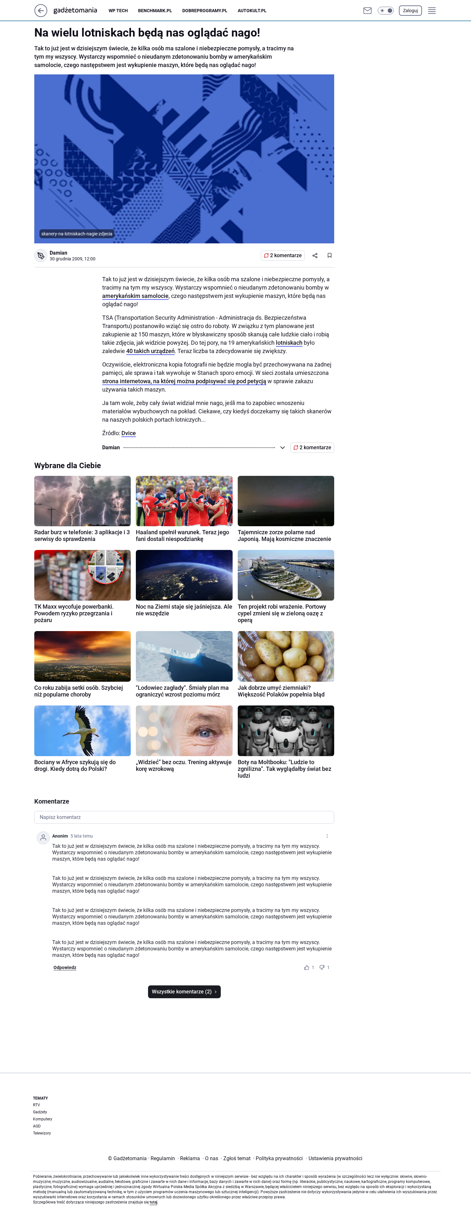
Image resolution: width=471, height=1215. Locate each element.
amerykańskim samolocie (135, 295)
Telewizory (42, 1133)
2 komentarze (286, 255)
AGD (37, 1126)
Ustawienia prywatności (334, 1158)
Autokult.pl (252, 10)
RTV (36, 1105)
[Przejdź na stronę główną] (40, 15)
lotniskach (289, 342)
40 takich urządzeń (150, 351)
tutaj (153, 1202)
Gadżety (40, 1112)
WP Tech (118, 10)
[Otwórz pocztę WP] (367, 10)
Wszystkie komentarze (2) (182, 992)
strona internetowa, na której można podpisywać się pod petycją (184, 381)
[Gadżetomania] (80, 10)
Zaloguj (410, 10)
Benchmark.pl (155, 10)
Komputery (42, 1119)
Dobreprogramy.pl (204, 10)
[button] (386, 10)
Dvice (128, 433)
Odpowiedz (65, 967)
